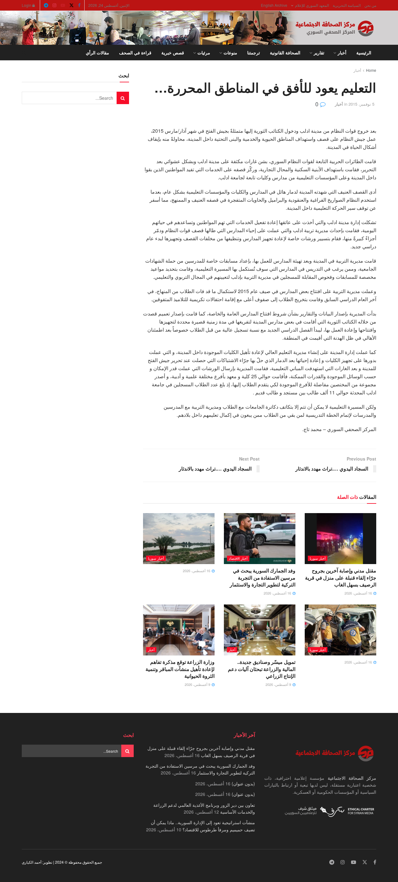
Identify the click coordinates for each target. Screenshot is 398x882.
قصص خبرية (172, 52)
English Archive (274, 5)
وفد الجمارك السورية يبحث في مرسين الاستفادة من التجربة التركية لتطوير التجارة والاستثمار (262, 577)
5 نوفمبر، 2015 (361, 104)
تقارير (319, 52)
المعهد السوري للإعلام (312, 5)
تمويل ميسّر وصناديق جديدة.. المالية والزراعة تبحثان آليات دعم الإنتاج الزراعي (261, 668)
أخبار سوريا (318, 558)
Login (27, 5)
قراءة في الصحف (135, 52)
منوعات (230, 52)
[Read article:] (179, 538)
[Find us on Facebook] (79, 5)
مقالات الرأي (97, 52)
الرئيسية (363, 52)
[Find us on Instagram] (54, 5)
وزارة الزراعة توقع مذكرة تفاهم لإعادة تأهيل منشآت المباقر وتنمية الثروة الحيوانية (180, 668)
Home (371, 70)
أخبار (342, 52)
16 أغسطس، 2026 (359, 592)
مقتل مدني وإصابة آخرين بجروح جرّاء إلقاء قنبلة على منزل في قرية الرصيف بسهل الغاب (340, 577)
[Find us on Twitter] (71, 5)
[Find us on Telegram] (46, 5)
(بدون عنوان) (243, 783)
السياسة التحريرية (347, 5)
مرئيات (203, 52)
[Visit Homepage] (335, 28)
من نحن (370, 5)
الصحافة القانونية (285, 52)
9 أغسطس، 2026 (279, 684)
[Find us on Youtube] (63, 5)
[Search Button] (24, 52)
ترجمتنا (253, 52)
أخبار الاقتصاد (238, 558)
